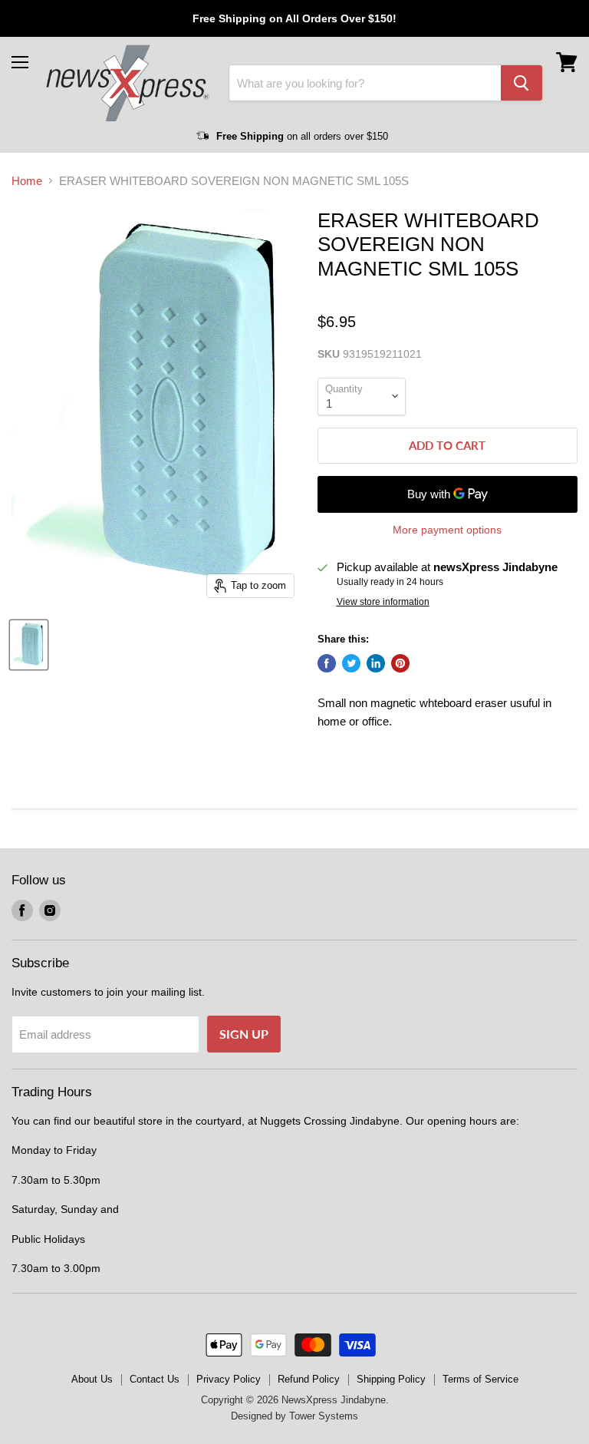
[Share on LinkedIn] (376, 663)
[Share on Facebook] (327, 663)
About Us (92, 1379)
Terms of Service (480, 1379)
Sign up (243, 1033)
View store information (383, 601)
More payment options (447, 530)
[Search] (521, 83)
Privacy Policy (228, 1379)
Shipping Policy (391, 1379)
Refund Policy (309, 1379)
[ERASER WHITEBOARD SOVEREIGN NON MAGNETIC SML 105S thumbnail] (29, 644)
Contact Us (154, 1379)
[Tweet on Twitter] (351, 663)
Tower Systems (323, 1416)
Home (27, 180)
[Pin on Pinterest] (400, 663)
